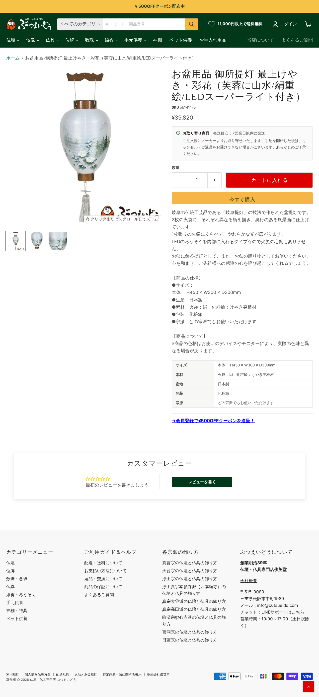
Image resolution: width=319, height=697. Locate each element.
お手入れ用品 (212, 40)
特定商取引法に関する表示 (122, 674)
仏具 (51, 40)
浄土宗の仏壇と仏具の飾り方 (189, 578)
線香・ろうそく (21, 594)
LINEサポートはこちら (282, 612)
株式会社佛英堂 (158, 674)
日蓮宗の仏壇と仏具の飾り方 (189, 639)
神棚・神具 (16, 610)
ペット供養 (180, 40)
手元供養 (134, 40)
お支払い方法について (105, 570)
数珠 (90, 40)
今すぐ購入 (242, 199)
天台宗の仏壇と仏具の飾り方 (189, 570)
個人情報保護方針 (38, 674)
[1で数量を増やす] (215, 180)
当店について (260, 40)
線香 (110, 40)
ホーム (13, 58)
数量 (176, 167)
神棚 (157, 40)
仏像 (31, 40)
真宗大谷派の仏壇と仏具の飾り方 (194, 601)
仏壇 (11, 40)
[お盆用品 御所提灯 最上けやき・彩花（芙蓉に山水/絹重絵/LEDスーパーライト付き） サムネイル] (15, 241)
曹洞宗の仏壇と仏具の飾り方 (189, 631)
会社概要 (248, 580)
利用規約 (12, 674)
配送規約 (62, 674)
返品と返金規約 (86, 674)
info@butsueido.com (277, 605)
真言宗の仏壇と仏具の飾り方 (189, 562)
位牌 (70, 40)
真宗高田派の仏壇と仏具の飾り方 (194, 609)
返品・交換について (103, 578)
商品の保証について (103, 586)
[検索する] (191, 24)
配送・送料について (103, 562)
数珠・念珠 (16, 578)
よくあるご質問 (297, 40)
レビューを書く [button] (202, 481)
